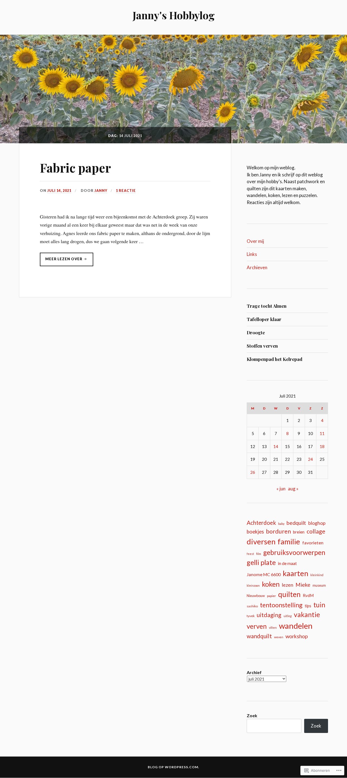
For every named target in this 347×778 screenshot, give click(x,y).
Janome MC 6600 (264, 574)
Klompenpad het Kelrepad (274, 359)
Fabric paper (75, 168)
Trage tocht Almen (267, 306)
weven (278, 637)
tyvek (251, 616)
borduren (278, 531)
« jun (281, 488)
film (258, 553)
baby (281, 523)
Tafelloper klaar (264, 319)
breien (298, 531)
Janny (100, 190)
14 (275, 446)
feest (250, 553)
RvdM (308, 595)
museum (319, 585)
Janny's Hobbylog (174, 15)
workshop (296, 636)
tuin (319, 605)
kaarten (295, 573)
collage (316, 531)
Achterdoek (261, 522)
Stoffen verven (262, 346)
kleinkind (316, 575)
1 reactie (126, 190)
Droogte (256, 332)
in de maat (287, 563)
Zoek (252, 715)
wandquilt (259, 636)
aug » (293, 488)
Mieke (302, 585)
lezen (287, 585)
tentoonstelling (281, 605)
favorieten (312, 542)
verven (257, 626)
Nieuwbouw (256, 595)
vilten (273, 627)
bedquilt (296, 523)
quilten (289, 594)
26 (252, 472)
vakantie (307, 614)
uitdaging (269, 614)
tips (308, 606)
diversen (261, 541)
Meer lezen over (61, 260)
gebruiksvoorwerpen (294, 552)
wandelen (296, 625)
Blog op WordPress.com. (173, 767)
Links (252, 254)
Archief (254, 672)
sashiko (252, 606)
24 (310, 459)
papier (271, 596)
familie (289, 541)
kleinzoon (253, 585)
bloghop (317, 523)
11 (322, 433)
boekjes (255, 532)
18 (322, 446)
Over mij (255, 241)
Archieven (257, 267)
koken (271, 584)
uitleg (288, 616)
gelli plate (261, 562)
